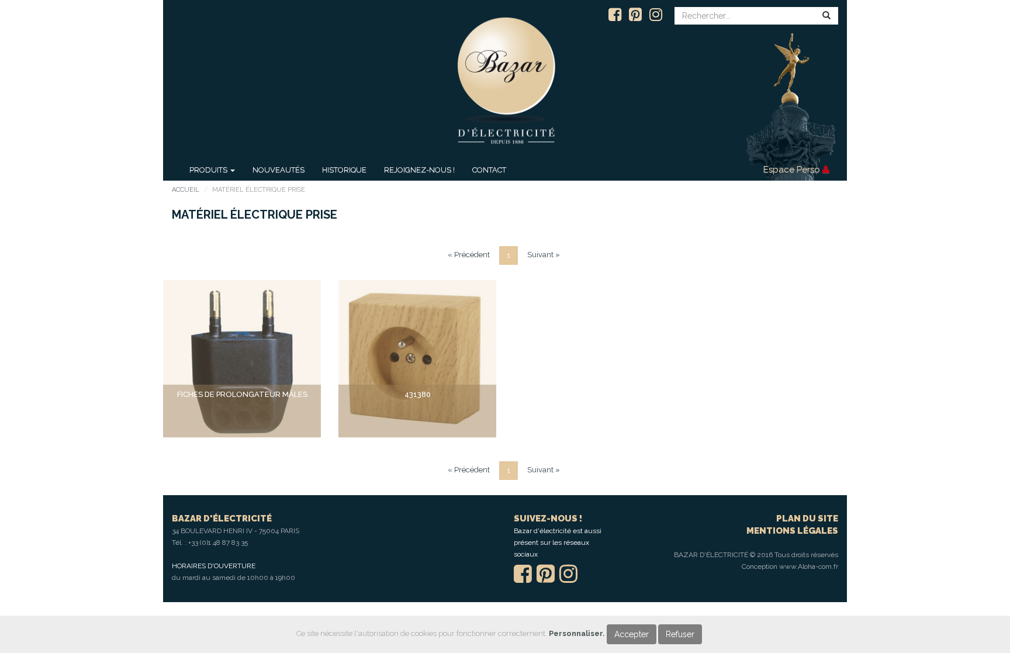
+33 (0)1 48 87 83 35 (218, 542)
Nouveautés (278, 169)
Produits (209, 169)
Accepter (631, 634)
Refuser (680, 634)
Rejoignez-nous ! (419, 169)
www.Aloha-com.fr (808, 566)
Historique (344, 169)
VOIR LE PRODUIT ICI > (242, 416)
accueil (185, 190)
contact (489, 169)
